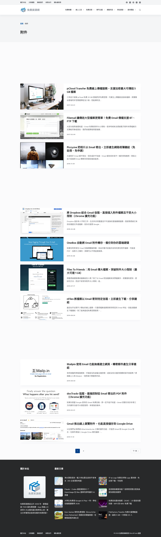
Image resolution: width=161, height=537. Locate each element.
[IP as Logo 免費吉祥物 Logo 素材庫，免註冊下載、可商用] (103, 481)
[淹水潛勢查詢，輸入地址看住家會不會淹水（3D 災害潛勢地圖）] (59, 481)
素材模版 (131, 10)
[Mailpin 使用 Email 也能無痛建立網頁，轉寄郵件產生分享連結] (42, 372)
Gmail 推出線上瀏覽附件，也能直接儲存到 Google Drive (100, 423)
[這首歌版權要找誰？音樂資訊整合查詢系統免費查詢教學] (103, 492)
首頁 (21, 24)
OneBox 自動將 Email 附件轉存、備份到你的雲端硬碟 (98, 242)
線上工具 (79, 10)
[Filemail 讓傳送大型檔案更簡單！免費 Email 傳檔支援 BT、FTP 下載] (42, 126)
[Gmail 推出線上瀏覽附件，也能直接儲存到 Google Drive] (42, 430)
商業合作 (48, 2)
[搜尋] (140, 10)
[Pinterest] (133, 2)
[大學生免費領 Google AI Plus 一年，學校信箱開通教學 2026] (59, 504)
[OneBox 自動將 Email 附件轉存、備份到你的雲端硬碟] (42, 249)
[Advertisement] (80, 64)
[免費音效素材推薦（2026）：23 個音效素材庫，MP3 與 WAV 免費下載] (103, 504)
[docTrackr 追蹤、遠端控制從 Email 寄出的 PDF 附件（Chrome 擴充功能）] (42, 402)
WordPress (134, 533)
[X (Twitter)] (130, 2)
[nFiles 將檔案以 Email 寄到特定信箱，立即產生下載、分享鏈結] (42, 307)
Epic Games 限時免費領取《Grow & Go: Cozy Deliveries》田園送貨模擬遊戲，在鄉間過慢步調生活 (80, 515)
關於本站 (23, 2)
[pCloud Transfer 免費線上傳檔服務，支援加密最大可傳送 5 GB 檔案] (42, 97)
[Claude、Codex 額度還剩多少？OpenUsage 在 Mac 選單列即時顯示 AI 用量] (59, 492)
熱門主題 (99, 10)
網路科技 (110, 10)
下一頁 (135, 451)
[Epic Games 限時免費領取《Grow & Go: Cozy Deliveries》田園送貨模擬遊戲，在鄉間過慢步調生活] (59, 515)
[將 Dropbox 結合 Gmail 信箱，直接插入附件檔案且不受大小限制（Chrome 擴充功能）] (42, 221)
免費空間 (89, 10)
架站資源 (120, 10)
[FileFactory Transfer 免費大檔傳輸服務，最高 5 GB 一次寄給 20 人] (103, 515)
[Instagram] (136, 2)
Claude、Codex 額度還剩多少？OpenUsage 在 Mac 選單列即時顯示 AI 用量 (80, 492)
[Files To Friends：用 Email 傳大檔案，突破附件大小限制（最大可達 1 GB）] (42, 278)
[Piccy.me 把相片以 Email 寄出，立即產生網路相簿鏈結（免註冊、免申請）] (42, 155)
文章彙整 (31, 2)
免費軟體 (68, 10)
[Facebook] (127, 2)
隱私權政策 (57, 2)
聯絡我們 (40, 2)
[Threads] (140, 2)
